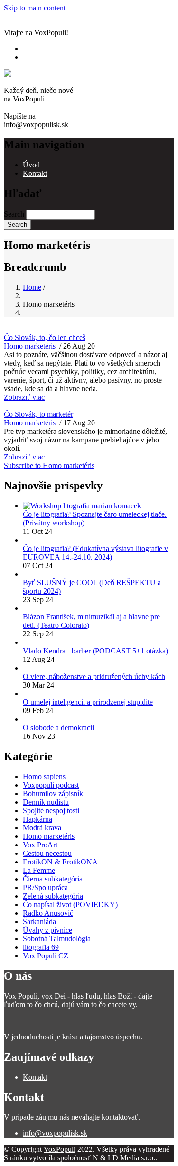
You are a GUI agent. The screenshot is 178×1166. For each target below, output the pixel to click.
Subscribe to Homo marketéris (49, 465)
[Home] (17, 73)
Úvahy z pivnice (47, 930)
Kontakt (35, 173)
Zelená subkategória (53, 896)
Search (14, 214)
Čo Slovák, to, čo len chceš (44, 337)
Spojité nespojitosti (51, 811)
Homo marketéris (30, 346)
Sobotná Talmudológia (57, 939)
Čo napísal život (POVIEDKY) (70, 904)
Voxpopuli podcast (51, 785)
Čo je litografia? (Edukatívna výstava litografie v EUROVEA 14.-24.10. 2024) (95, 552)
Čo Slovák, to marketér (38, 414)
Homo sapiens (44, 776)
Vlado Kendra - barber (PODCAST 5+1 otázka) (95, 651)
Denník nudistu (46, 802)
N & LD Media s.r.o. (124, 1158)
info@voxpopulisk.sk (55, 1133)
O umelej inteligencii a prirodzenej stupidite (88, 702)
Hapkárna (37, 819)
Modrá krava (42, 828)
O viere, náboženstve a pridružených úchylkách (94, 676)
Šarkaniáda (39, 922)
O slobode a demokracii (58, 728)
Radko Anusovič (48, 913)
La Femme (39, 870)
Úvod (31, 165)
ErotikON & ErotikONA (60, 862)
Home (32, 287)
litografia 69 (41, 947)
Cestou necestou (47, 853)
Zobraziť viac (24, 397)
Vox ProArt (40, 845)
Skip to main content (35, 8)
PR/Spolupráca (45, 887)
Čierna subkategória (53, 879)
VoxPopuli (59, 1149)
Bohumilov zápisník (53, 794)
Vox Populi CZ (45, 956)
